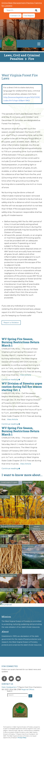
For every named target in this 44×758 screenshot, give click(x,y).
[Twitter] (11, 678)
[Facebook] (4, 678)
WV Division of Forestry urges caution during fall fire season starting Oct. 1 (22, 387)
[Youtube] (18, 678)
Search (9, 691)
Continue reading (10, 379)
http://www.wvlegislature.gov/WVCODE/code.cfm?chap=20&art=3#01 (21, 99)
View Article (25, 375)
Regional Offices (27, 689)
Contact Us (15, 16)
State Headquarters (9, 687)
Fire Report (28, 16)
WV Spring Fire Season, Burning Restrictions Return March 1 (20, 342)
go (30, 696)
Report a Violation (11, 323)
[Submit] (36, 10)
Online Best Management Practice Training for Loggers (22, 4)
